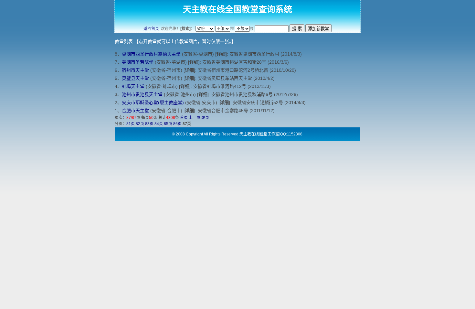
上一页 (194, 117)
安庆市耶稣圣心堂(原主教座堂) (153, 102)
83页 (149, 124)
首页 (184, 117)
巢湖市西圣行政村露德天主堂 (151, 54)
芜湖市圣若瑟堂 (137, 62)
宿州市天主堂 (135, 70)
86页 (177, 124)
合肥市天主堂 (135, 110)
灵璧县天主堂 (135, 78)
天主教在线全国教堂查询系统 (237, 9)
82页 (140, 124)
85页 (168, 124)
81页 (130, 124)
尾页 (205, 117)
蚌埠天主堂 (133, 86)
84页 (158, 124)
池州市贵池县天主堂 (142, 94)
